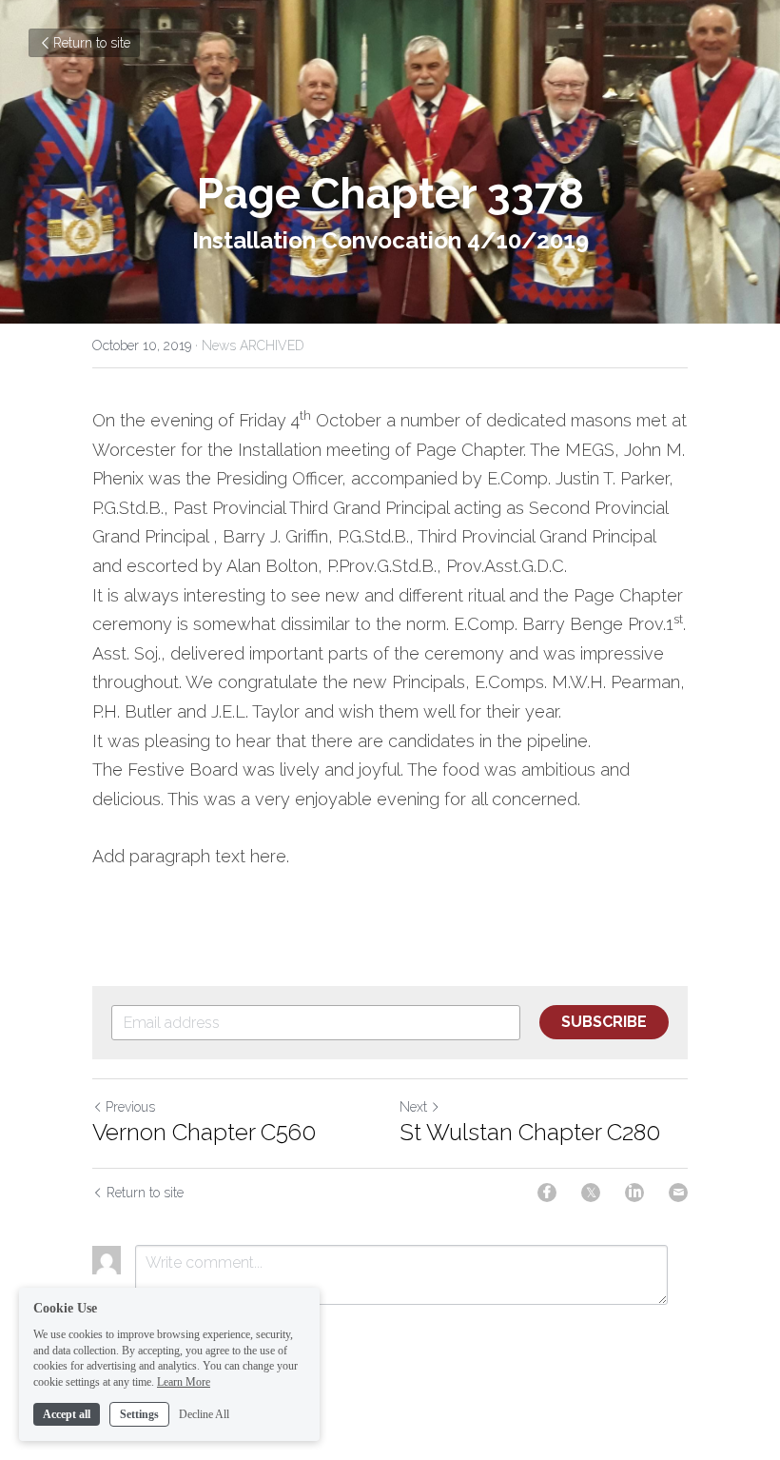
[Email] (678, 1192)
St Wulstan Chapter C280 (530, 1132)
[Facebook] (546, 1192)
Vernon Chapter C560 (204, 1132)
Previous (130, 1107)
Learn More (183, 1382)
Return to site (91, 42)
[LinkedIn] (634, 1192)
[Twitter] (590, 1192)
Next (413, 1107)
